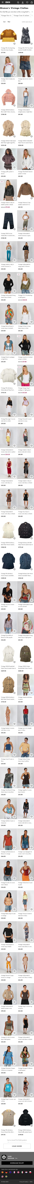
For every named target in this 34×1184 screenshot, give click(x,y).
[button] (2, 1172)
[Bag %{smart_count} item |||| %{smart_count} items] (31, 2)
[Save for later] (14, 44)
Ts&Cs (31, 1181)
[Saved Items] (27, 2)
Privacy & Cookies (24, 1181)
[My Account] (22, 2)
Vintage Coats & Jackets (21, 15)
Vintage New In (6, 15)
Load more (17, 1146)
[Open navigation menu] (2, 2)
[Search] (18, 2)
